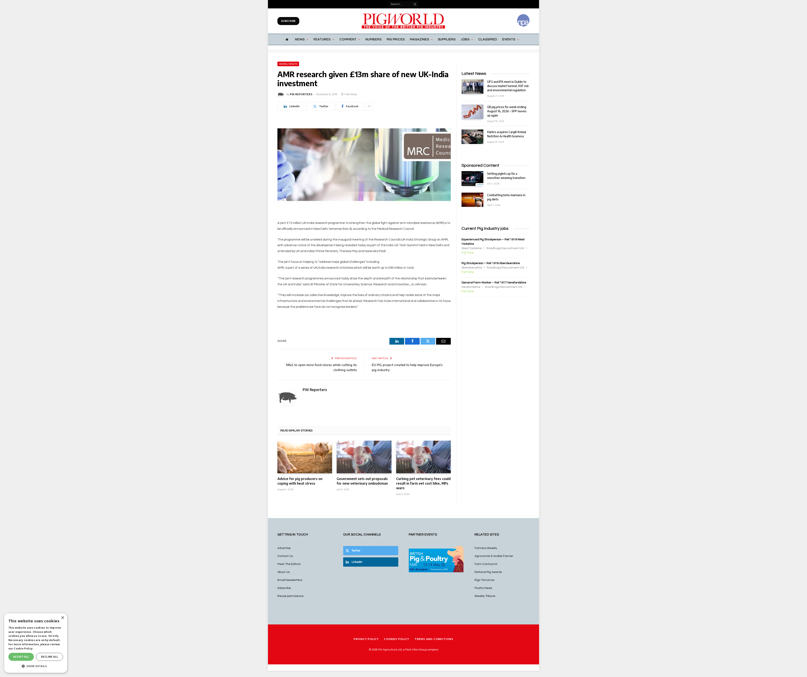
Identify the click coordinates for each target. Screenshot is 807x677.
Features (322, 39)
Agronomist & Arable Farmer (494, 556)
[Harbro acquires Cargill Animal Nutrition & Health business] (472, 137)
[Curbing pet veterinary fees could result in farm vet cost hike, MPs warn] (423, 457)
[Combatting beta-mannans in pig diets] (472, 200)
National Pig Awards (488, 572)
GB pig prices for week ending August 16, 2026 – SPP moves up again (506, 111)
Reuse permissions (290, 596)
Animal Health (288, 64)
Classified (487, 39)
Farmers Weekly (486, 548)
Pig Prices (396, 39)
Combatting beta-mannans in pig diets (506, 197)
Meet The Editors (289, 564)
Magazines (419, 39)
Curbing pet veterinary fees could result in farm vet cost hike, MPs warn (423, 483)
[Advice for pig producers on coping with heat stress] (304, 457)
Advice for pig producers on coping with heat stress (299, 481)
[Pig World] (403, 21)
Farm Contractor (486, 564)
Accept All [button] (21, 656)
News (300, 39)
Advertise (284, 548)
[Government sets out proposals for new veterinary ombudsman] (364, 457)
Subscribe (288, 20)
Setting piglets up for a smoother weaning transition (506, 176)
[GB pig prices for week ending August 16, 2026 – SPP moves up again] (472, 111)
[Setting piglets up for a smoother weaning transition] (472, 178)
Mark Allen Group (416, 649)
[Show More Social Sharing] (369, 106)
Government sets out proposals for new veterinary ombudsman (362, 481)
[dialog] (35, 643)
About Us (283, 572)
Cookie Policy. (23, 648)
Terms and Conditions (433, 639)
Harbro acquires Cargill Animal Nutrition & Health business (506, 134)
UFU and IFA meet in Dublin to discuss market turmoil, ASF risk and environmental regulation (508, 86)
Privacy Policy (366, 639)
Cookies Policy (396, 639)
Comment (348, 39)
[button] (35, 666)
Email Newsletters (289, 580)
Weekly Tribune (485, 596)
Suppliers (447, 39)
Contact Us (285, 556)
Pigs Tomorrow (484, 580)
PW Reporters (301, 94)
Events (508, 39)
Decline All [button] (49, 656)
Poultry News (483, 588)
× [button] (62, 617)
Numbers (373, 39)
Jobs (465, 39)
